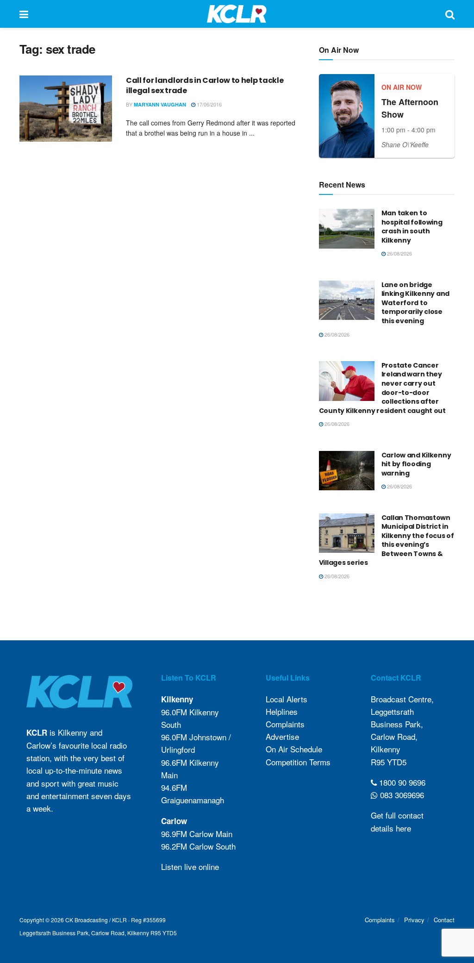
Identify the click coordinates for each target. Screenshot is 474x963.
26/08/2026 (399, 253)
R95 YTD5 (388, 762)
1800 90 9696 (401, 782)
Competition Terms (298, 762)
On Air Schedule (294, 749)
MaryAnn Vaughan (160, 104)
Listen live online (190, 866)
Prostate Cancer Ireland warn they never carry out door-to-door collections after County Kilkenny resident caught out (382, 388)
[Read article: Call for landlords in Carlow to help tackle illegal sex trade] (65, 108)
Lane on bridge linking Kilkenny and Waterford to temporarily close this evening (415, 302)
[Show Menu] (23, 14)
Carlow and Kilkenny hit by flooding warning (416, 464)
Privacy (414, 919)
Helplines (282, 711)
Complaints (285, 724)
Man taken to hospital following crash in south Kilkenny (412, 226)
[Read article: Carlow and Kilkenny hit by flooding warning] (346, 471)
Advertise (282, 736)
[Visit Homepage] (237, 14)
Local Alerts (286, 699)
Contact (444, 919)
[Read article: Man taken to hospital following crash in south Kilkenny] (346, 229)
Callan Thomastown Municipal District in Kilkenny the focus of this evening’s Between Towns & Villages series (386, 540)
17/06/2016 (208, 104)
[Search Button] (450, 14)
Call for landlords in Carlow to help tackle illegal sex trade (204, 85)
